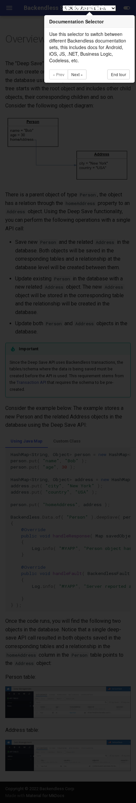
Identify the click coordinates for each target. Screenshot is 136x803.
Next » (77, 74)
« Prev (58, 74)
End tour (118, 74)
